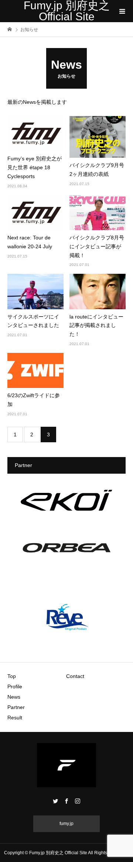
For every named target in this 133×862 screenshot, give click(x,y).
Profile (14, 686)
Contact (75, 676)
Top (11, 676)
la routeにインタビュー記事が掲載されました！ (96, 325)
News (13, 697)
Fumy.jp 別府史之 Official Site (67, 11)
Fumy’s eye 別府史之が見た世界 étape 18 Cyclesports (34, 167)
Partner (16, 707)
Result (14, 717)
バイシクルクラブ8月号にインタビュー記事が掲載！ (96, 246)
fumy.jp (66, 823)
